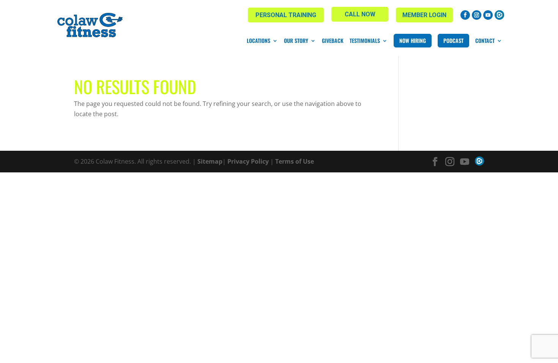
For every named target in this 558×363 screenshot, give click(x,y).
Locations (258, 40)
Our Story (296, 40)
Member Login (424, 15)
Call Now (360, 14)
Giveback (333, 40)
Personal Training (285, 15)
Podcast (453, 40)
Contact (485, 40)
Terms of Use (294, 161)
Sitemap (209, 161)
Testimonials (365, 40)
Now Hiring (412, 40)
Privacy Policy (248, 161)
